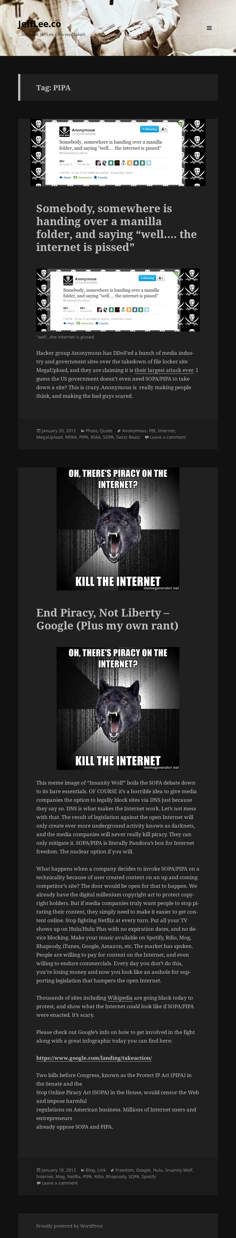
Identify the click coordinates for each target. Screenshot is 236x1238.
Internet (166, 430)
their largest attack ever (164, 370)
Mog (60, 1176)
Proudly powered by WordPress (69, 1226)
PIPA (83, 437)
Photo (91, 430)
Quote (106, 430)
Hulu (158, 1170)
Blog (90, 1170)
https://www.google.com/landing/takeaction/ (94, 1057)
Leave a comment (168, 437)
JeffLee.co (39, 23)
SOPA (108, 437)
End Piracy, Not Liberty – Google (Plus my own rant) (107, 619)
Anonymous (134, 430)
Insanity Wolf (178, 1170)
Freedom (125, 1170)
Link (101, 1170)
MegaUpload (49, 437)
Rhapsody (116, 1176)
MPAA (71, 437)
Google (143, 1170)
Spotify (149, 1176)
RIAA (95, 437)
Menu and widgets (209, 36)
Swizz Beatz (128, 437)
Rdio (99, 1176)
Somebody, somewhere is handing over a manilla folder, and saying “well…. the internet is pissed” (116, 227)
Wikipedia (120, 997)
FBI (152, 430)
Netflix (74, 1176)
